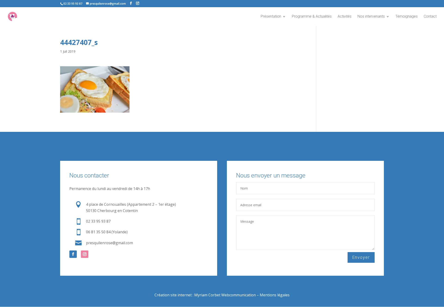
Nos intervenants (371, 17)
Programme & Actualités (312, 17)
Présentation (271, 17)
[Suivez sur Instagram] (84, 254)
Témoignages (406, 17)
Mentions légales (275, 295)
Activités (345, 17)
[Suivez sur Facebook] (73, 254)
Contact (430, 17)
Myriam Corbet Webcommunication (224, 295)
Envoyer (361, 257)
